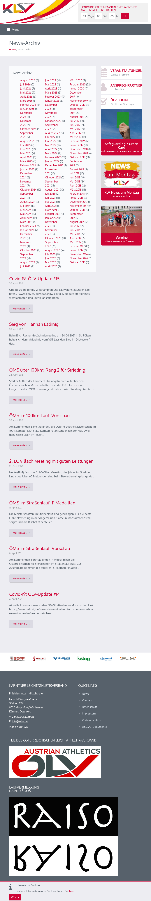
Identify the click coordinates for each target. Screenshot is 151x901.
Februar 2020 (77, 84)
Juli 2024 (25, 205)
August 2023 (27, 262)
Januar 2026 (27, 108)
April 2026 (26, 96)
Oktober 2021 (53, 177)
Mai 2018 (75, 181)
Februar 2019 (77, 141)
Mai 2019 (75, 128)
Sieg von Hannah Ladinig (34, 324)
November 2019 (79, 100)
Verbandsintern (91, 720)
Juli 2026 (25, 84)
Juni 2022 (50, 141)
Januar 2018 (76, 197)
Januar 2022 (52, 161)
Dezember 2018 (79, 149)
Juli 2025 (25, 145)
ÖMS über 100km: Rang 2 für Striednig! (48, 370)
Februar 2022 (53, 157)
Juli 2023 (25, 266)
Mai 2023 (50, 84)
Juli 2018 (74, 173)
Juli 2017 (74, 226)
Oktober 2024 (28, 189)
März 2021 (51, 209)
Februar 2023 (53, 96)
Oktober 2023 (28, 250)
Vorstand (87, 700)
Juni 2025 (25, 149)
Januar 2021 (52, 217)
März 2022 (51, 153)
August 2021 (52, 189)
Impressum (89, 713)
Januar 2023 (52, 100)
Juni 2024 (25, 209)
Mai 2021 (50, 201)
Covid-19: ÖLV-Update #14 (34, 594)
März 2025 (26, 161)
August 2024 (27, 201)
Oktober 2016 (77, 262)
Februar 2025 (28, 165)
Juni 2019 (75, 124)
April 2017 (75, 238)
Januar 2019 (76, 145)
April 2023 (51, 88)
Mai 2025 (25, 153)
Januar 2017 (76, 250)
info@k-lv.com (20, 721)
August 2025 (27, 141)
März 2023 (51, 92)
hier (71, 891)
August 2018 (77, 169)
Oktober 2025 (28, 128)
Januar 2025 (27, 169)
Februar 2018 (77, 193)
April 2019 (75, 133)
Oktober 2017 (77, 209)
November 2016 (79, 258)
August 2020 (52, 250)
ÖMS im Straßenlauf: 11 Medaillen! (43, 503)
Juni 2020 (50, 258)
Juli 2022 (50, 137)
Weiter (15, 897)
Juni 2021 (50, 197)
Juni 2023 (50, 80)
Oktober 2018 (77, 157)
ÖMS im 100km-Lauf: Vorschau (39, 415)
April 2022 (51, 149)
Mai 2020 (50, 262)
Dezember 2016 (79, 254)
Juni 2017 (75, 230)
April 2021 (51, 205)
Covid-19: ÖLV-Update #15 (34, 278)
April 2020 (51, 266)
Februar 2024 (28, 226)
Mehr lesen (20, 308)
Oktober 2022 (53, 120)
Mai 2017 (75, 234)
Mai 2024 (25, 213)
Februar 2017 (77, 246)
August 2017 (77, 221)
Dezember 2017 (78, 201)
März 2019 (75, 137)
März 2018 (75, 189)
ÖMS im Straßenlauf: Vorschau (39, 548)
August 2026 (27, 80)
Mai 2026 (25, 92)
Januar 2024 (27, 230)
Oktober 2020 (53, 238)
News (85, 693)
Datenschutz (89, 707)
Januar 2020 (77, 88)
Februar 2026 (28, 104)
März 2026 (26, 100)
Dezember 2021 (54, 165)
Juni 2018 (75, 177)
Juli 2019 (74, 120)
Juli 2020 (50, 254)
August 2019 (77, 116)
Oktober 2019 (77, 104)
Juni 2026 (25, 88)
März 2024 (26, 221)
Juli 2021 (50, 193)
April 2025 (26, 157)
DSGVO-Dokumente (94, 726)
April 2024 (26, 217)
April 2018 (75, 185)
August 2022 (52, 133)
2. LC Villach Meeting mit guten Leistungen (51, 461)
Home (12, 49)
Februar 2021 (52, 213)
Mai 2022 (50, 145)
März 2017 (75, 242)
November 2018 (79, 153)
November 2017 (79, 205)
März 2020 (76, 80)
